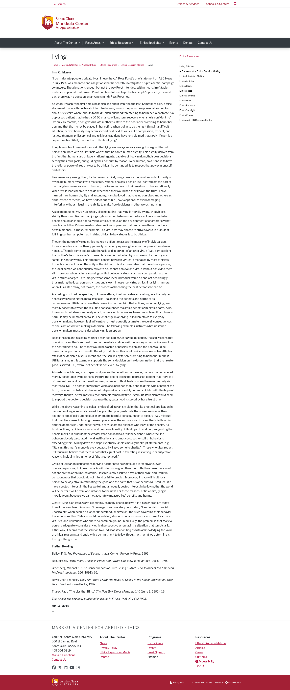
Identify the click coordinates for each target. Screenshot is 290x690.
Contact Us (205, 42)
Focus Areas (155, 643)
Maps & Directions (63, 655)
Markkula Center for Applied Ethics (78, 64)
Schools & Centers (217, 3)
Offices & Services (188, 3)
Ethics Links (185, 100)
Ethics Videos (186, 115)
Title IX (199, 665)
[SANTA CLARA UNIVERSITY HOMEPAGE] (65, 682)
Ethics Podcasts (187, 105)
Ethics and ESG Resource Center (195, 119)
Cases (199, 652)
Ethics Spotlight (187, 110)
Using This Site (186, 66)
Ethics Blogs (185, 85)
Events (173, 42)
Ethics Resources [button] (123, 42)
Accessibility (206, 661)
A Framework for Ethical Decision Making (199, 71)
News (103, 643)
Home (55, 64)
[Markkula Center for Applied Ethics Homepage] (79, 27)
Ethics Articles (186, 80)
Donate (187, 42)
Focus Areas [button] (96, 42)
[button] (235, 3)
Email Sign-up (156, 652)
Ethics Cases (185, 90)
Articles (200, 647)
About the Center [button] (69, 42)
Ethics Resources (108, 64)
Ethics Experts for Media (115, 652)
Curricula (201, 656)
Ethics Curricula (187, 95)
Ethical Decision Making (132, 64)
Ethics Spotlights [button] (153, 42)
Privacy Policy (108, 647)
